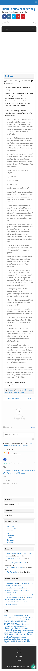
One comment (8, 83)
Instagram (10, 624)
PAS (28, 632)
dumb (18, 390)
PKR (6, 634)
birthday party (19, 618)
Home (19, 649)
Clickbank (21, 620)
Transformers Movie (11, 641)
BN (24, 618)
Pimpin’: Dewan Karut (26, 595)
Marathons (10, 526)
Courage (28, 666)
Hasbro (25, 621)
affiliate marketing (18, 615)
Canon (29, 617)
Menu (6, 29)
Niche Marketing (29, 630)
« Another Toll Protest (12, 399)
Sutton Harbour (22, 637)
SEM (5, 637)
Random (10, 390)
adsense (6, 615)
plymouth (13, 634)
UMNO (5, 642)
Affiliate (10, 615)
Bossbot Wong (25, 81)
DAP (26, 619)
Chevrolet (10, 540)
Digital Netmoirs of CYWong (18, 9)
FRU (21, 621)
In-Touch (19, 656)
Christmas (16, 620)
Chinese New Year (8, 620)
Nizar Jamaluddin (8, 632)
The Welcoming (12, 572)
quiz (30, 390)
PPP (31, 634)
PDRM (31, 632)
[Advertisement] (19, 52)
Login (33, 427)
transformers (24, 639)
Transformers (11, 528)
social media (15, 637)
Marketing (9, 630)
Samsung (10, 542)
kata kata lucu (11, 588)
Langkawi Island (17, 626)
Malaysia (23, 626)
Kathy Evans (25, 390)
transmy (21, 641)
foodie (13, 621)
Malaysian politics (11, 628)
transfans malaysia (11, 639)
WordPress (18, 666)
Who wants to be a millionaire (14, 392)
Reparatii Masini (12, 583)
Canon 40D (10, 535)
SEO (9, 636)
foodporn (17, 621)
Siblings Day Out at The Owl (16, 563)
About (19, 652)
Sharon (7, 90)
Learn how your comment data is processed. (18, 444)
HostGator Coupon (13, 602)
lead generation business (15, 597)
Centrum (19, 660)
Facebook (10, 538)
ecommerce (8, 621)
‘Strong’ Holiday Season (14, 567)
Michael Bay (19, 630)
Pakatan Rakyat (19, 632)
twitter (28, 641)
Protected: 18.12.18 (13, 558)
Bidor (9, 533)
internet (19, 624)
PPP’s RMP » (29, 399)
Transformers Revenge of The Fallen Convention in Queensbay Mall (17, 590)
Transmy (10, 531)
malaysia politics (23, 628)
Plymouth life (23, 634)
